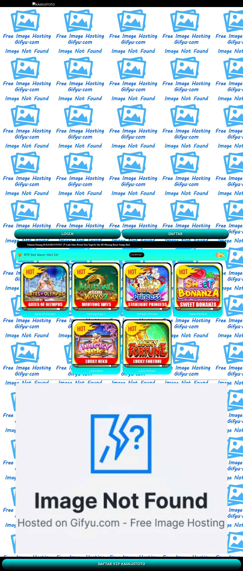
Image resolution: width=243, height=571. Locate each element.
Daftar (175, 234)
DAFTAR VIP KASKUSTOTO (121, 564)
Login (68, 234)
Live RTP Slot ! (137, 255)
